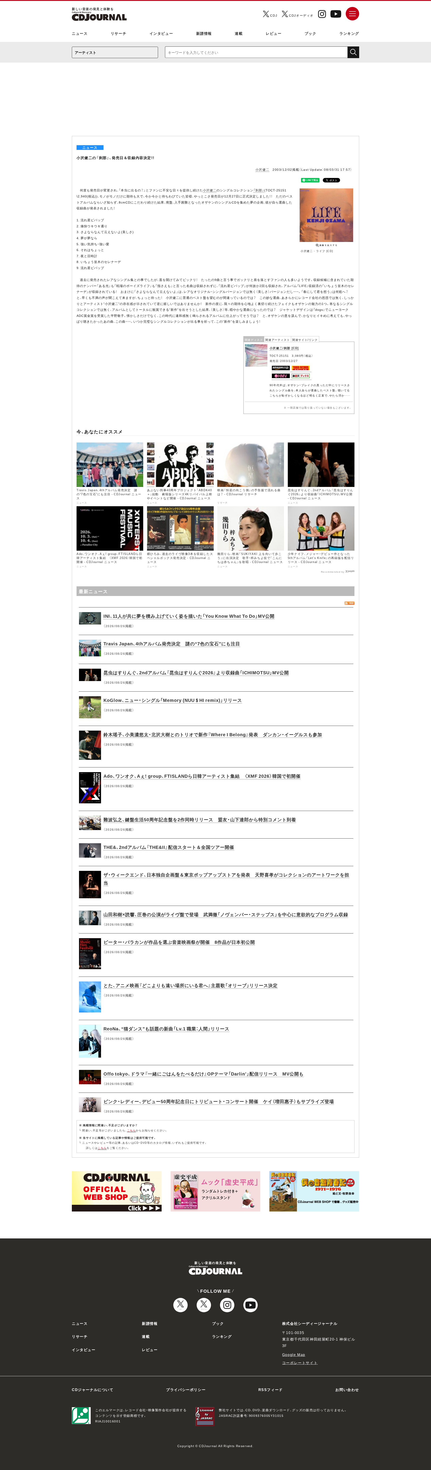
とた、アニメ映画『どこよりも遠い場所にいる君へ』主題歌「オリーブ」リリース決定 (190, 985)
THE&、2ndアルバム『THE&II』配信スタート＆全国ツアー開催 (168, 847)
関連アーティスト (277, 340)
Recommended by (333, 571)
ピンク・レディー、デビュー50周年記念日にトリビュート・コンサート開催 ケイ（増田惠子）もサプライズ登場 (218, 1101)
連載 (239, 33)
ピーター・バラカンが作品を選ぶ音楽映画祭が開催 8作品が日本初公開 (179, 942)
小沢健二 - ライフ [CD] (317, 251)
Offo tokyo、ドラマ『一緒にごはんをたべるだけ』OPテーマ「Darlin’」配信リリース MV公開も (203, 1073)
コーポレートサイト (300, 1362)
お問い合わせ (347, 1389)
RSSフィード (270, 1389)
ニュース (80, 33)
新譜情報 (204, 33)
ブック (311, 33)
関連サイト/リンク (305, 340)
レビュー (273, 33)
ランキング (349, 33)
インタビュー (161, 33)
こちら (131, 1130)
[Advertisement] (215, 102)
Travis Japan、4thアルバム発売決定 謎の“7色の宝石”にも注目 (171, 643)
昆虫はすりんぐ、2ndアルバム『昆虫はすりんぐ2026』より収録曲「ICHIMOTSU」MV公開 (196, 672)
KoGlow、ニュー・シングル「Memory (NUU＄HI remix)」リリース (172, 700)
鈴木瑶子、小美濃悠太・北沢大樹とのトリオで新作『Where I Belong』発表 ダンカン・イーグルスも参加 (212, 734)
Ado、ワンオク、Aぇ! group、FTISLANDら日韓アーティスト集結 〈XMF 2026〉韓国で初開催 (202, 776)
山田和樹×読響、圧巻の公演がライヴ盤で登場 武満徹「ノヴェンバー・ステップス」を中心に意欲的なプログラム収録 (225, 914)
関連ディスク (254, 340)
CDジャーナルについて (93, 1389)
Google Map (293, 1354)
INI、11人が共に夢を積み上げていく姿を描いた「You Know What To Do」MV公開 (189, 616)
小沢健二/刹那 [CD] (284, 348)
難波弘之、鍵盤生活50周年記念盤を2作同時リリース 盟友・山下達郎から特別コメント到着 (199, 819)
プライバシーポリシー (186, 1389)
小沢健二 (262, 169)
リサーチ (118, 33)
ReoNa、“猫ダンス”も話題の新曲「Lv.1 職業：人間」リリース (166, 1028)
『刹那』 (258, 190)
